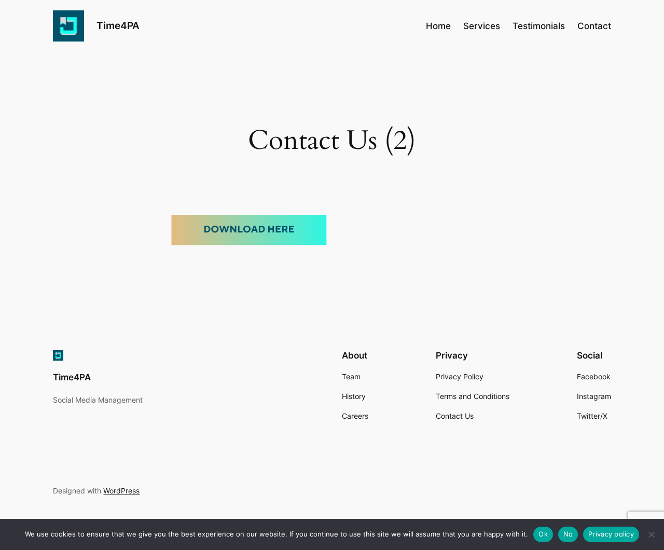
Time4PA (118, 25)
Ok (543, 534)
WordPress (121, 490)
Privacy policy (611, 534)
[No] (651, 534)
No (568, 534)
